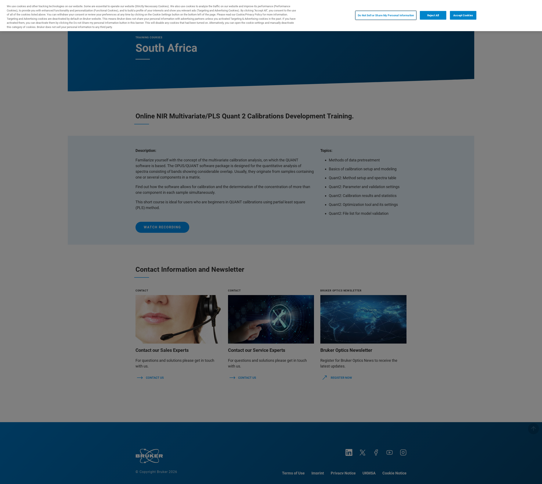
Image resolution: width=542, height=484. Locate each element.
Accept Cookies (463, 15)
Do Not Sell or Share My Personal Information (386, 15)
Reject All (433, 15)
